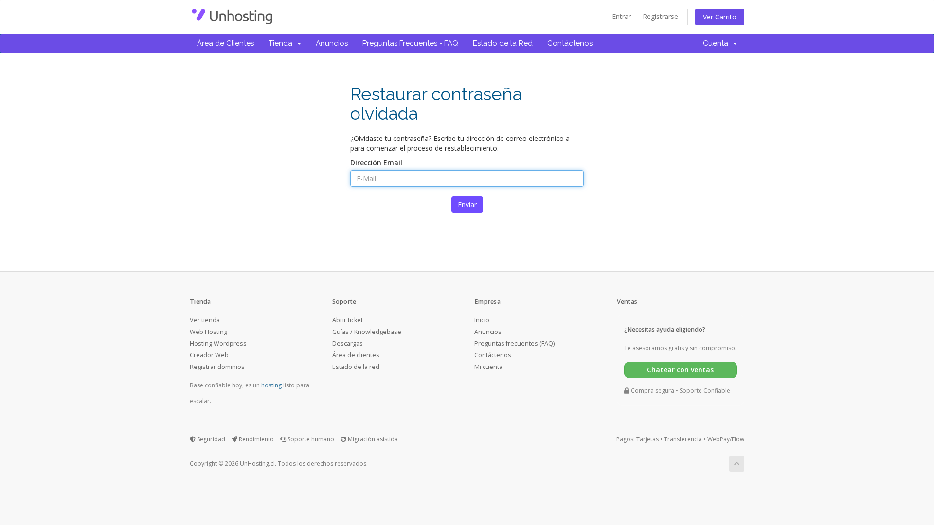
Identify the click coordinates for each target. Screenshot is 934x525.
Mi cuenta (488, 367)
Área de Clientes (225, 43)
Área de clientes (355, 355)
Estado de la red (355, 367)
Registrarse (660, 16)
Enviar (467, 204)
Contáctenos (570, 43)
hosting (271, 385)
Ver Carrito (719, 16)
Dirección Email (376, 162)
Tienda (282, 43)
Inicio (481, 320)
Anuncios (332, 43)
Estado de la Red (503, 43)
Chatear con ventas (680, 369)
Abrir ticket (347, 320)
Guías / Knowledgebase (366, 332)
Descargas (347, 343)
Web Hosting (208, 332)
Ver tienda (205, 320)
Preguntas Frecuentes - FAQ (410, 43)
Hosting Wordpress (218, 343)
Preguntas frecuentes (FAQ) (514, 343)
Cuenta (717, 43)
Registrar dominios (217, 367)
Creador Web (209, 355)
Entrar (621, 16)
